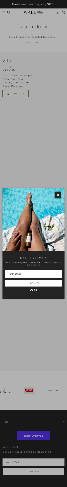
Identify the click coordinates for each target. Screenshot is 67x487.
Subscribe (33, 283)
